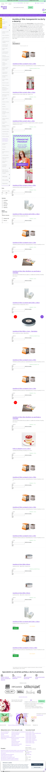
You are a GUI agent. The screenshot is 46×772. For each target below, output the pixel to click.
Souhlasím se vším (37, 764)
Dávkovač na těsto (5, 129)
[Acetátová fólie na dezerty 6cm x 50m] (29, 350)
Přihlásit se (41, 701)
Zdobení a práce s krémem (5, 32)
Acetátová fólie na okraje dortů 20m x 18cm (26, 214)
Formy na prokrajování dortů (5, 56)
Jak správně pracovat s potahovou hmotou (10, 759)
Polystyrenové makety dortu (4, 73)
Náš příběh (13, 735)
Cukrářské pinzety (5, 131)
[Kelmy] (10, 691)
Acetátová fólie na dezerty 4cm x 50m (24, 477)
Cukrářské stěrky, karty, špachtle (5, 52)
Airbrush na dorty (5, 82)
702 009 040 (29, 751)
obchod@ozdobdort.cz (18, 725)
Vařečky (3, 149)
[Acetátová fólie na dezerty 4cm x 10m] (29, 497)
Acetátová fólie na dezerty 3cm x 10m (24, 536)
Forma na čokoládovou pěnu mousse (5, 112)
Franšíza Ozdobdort (15, 733)
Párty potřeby (5, 180)
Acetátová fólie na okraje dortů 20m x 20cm (26, 302)
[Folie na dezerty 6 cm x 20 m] (29, 439)
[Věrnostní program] (22, 151)
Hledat (30, 7)
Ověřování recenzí (15, 742)
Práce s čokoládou (5, 35)
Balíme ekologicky (15, 738)
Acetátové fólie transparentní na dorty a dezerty (5, 140)
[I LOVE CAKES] (17, 687)
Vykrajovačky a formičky (5, 76)
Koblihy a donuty (5, 108)
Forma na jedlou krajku (5, 80)
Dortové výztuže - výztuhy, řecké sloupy (5, 68)
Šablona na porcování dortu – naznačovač (5, 88)
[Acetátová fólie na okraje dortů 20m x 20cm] (29, 293)
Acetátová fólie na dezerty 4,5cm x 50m (25, 648)
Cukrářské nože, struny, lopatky (5, 45)
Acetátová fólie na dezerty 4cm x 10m (24, 507)
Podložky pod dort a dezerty (5, 42)
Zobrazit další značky (23, 696)
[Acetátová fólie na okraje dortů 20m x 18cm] (29, 204)
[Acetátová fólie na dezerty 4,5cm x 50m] (29, 638)
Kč (2, 194)
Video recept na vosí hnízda (6, 755)
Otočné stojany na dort (5, 38)
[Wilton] (20, 691)
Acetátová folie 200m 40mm (21, 593)
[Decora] (30, 691)
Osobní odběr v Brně (30, 731)
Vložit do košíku (28, 70)
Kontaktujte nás (40, 715)
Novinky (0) (6, 222)
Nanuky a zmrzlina (5, 101)
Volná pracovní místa (15, 741)
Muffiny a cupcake (5, 136)
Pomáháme (13, 739)
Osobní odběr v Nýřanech (31, 735)
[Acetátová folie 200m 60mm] (29, 555)
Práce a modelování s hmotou (4, 64)
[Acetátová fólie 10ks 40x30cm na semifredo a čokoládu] (29, 262)
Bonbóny (4, 106)
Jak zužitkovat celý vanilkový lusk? (8, 757)
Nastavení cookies (37, 767)
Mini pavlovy (3, 753)
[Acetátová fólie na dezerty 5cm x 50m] (29, 54)
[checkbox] (5, 200)
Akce (3, 19)
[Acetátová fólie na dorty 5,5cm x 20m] (29, 176)
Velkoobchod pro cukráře (16, 744)
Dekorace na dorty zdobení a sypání (5, 171)
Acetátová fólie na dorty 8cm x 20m (24, 121)
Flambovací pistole (5, 92)
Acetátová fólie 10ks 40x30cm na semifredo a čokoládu (27, 271)
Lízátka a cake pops (4, 99)
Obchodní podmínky (5, 735)
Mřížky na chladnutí (5, 85)
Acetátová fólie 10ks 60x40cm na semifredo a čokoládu (27, 417)
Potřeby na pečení (4, 22)
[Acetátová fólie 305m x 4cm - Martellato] (29, 322)
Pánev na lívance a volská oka (5, 158)
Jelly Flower (4, 116)
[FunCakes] (39, 691)
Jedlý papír (4, 176)
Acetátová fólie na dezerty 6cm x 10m (24, 242)
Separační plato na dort (5, 152)
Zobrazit (15, 628)
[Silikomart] (32, 687)
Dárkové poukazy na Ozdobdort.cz (18, 731)
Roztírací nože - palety (5, 49)
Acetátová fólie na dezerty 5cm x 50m (24, 63)
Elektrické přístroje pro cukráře (5, 95)
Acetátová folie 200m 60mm (21, 564)
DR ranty (5, 205)
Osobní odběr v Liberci (30, 734)
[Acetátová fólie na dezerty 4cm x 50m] (29, 468)
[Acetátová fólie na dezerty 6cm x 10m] (29, 233)
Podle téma (4, 183)
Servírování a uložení (4, 123)
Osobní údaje (3, 738)
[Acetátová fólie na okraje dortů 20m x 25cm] (29, 612)
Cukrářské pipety (5, 155)
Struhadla (4, 146)
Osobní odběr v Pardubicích (31, 739)
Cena (3, 188)
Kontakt (2, 734)
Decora (5, 202)
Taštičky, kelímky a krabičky (5, 119)
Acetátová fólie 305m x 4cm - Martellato (25, 331)
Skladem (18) (6, 218)
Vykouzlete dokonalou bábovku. (7, 754)
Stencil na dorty (5, 133)
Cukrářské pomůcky (4, 27)
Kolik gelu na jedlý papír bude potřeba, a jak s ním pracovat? (13, 750)
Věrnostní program (9, 4)
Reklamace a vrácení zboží (6, 737)
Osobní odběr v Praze (30, 742)
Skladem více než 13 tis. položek (17, 737)
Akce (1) (5, 220)
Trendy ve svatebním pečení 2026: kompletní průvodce (12, 751)
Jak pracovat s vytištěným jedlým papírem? (9, 758)
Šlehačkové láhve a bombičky (5, 126)
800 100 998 (10, 725)
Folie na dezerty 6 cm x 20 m (21, 448)
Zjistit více (10, 716)
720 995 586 (28, 754)
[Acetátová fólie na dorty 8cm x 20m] (29, 111)
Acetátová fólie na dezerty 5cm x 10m (24, 388)
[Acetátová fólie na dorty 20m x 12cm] (29, 83)
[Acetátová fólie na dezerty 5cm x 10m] (29, 379)
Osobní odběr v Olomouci (31, 737)
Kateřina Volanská (5, 215)
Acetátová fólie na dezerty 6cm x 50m (24, 360)
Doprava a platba (2, 4)
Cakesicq (5, 207)
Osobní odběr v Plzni (30, 741)
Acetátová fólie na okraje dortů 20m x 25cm (26, 621)
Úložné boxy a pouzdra (4, 144)
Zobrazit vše (28, 745)
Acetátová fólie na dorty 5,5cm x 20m (24, 185)
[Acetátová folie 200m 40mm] (29, 583)
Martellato (6, 203)
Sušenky (3, 104)
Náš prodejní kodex (15, 745)
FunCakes (6, 200)
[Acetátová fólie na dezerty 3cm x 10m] (29, 526)
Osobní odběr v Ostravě (30, 738)
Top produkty (16, 43)
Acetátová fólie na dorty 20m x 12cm (24, 92)
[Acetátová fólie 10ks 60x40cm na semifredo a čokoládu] (29, 407)
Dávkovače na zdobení (4, 162)
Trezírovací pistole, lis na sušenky (5, 60)
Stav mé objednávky (5, 731)
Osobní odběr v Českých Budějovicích (33, 733)
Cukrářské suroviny (4, 165)
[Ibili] (7, 687)
